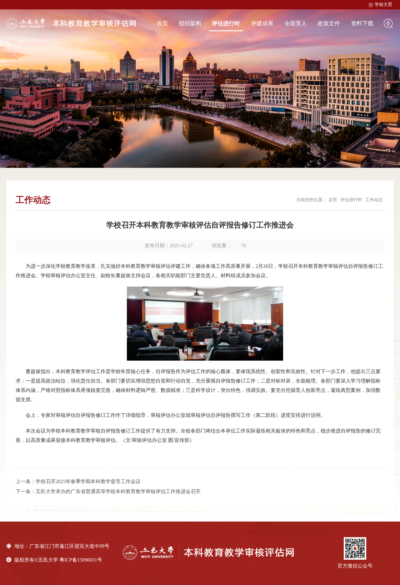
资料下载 (362, 23)
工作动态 (374, 200)
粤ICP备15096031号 (80, 559)
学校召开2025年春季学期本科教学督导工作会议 (88, 481)
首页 (162, 23)
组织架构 (190, 23)
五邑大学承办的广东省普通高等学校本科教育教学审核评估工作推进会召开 (118, 491)
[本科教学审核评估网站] (72, 23)
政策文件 (329, 23)
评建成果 (262, 23)
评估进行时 (226, 23)
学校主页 (383, 4)
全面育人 (295, 23)
